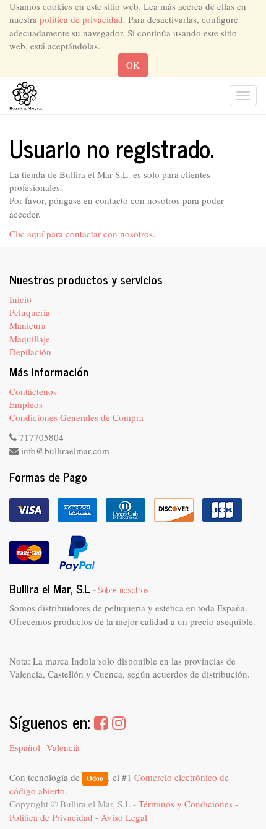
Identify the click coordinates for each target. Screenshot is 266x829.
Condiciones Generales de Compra (76, 417)
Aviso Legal (124, 817)
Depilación (30, 352)
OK (133, 65)
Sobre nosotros (123, 589)
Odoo (95, 778)
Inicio (20, 299)
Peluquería (29, 312)
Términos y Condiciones (186, 803)
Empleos (26, 404)
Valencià (63, 747)
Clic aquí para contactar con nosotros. (82, 233)
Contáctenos (33, 391)
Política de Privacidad (51, 817)
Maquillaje (29, 339)
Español (24, 747)
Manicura (27, 325)
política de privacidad (81, 19)
